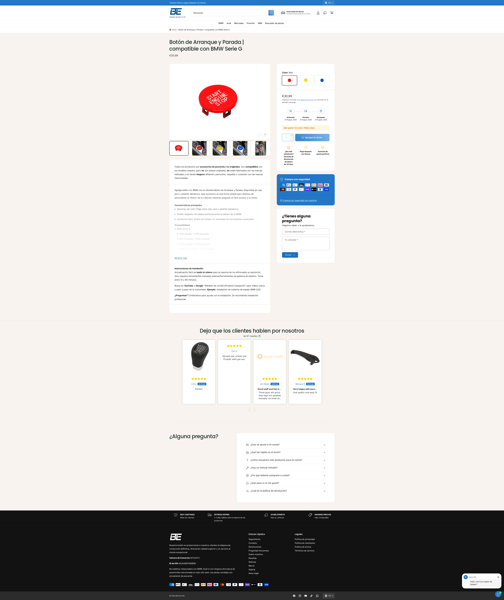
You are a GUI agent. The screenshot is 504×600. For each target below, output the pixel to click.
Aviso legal (254, 573)
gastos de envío (307, 100)
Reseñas (253, 558)
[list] (252, 517)
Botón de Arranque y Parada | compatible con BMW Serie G (204, 30)
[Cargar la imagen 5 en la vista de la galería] (260, 148)
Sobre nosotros (256, 554)
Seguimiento (254, 539)
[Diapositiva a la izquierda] (260, 134)
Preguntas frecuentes (259, 550)
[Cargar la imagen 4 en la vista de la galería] (240, 148)
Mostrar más (181, 258)
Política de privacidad (305, 539)
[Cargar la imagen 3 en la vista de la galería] (219, 148)
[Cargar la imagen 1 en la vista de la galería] (178, 148)
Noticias (252, 562)
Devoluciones (255, 547)
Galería (252, 569)
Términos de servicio (304, 550)
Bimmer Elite (180, 596)
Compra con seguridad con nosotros (300, 200)
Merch (251, 566)
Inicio (174, 30)
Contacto (253, 543)
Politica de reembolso (305, 543)
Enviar (288, 255)
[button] (331, 12)
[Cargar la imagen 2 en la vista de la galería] (199, 148)
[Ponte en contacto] (325, 12)
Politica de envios (303, 547)
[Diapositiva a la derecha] (265, 134)
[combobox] (233, 12)
